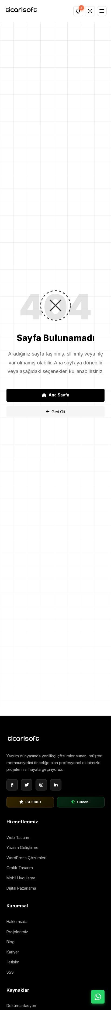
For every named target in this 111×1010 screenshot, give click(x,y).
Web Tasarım (18, 837)
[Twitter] (26, 784)
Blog (10, 941)
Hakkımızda (16, 921)
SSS (10, 972)
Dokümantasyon (21, 1005)
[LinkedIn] (55, 784)
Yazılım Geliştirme (22, 847)
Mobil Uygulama (20, 878)
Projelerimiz (17, 931)
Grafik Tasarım (19, 867)
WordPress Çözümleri (26, 857)
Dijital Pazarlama (21, 888)
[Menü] (102, 11)
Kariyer (12, 952)
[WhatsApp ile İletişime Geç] (98, 997)
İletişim (12, 962)
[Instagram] (41, 784)
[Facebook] (12, 784)
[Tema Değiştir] (90, 11)
